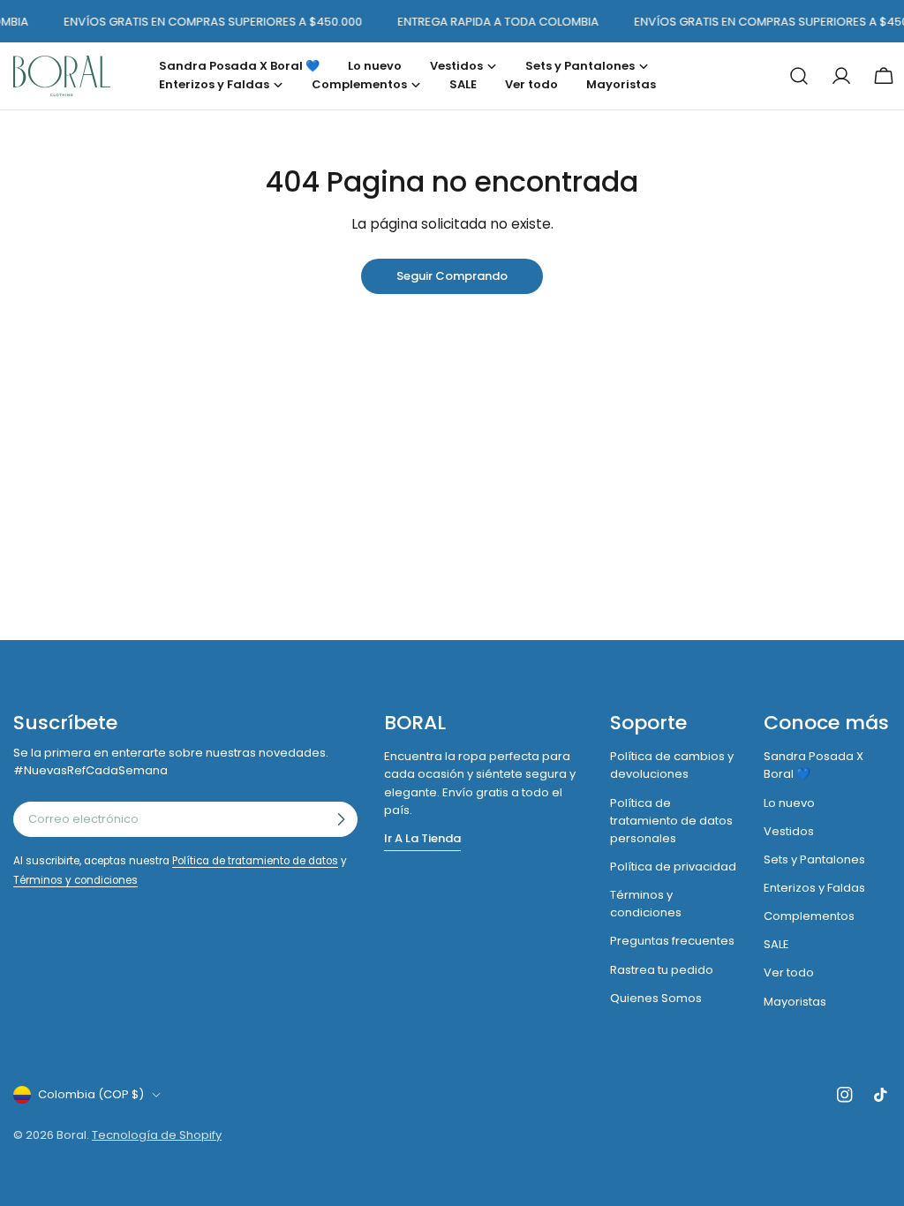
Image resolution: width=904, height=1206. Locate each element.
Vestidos (789, 831)
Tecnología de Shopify (157, 1135)
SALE (776, 944)
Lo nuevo (789, 803)
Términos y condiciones (75, 880)
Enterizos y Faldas (814, 887)
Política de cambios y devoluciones (672, 765)
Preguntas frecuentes (672, 940)
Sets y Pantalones (814, 859)
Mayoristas (795, 1001)
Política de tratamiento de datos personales (671, 821)
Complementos (809, 916)
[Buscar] (799, 76)
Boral (71, 1135)
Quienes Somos (656, 998)
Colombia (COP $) (91, 1094)
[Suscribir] (341, 819)
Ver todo (789, 972)
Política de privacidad (673, 866)
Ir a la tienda (422, 838)
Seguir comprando (452, 276)
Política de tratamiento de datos (255, 861)
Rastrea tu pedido (661, 969)
